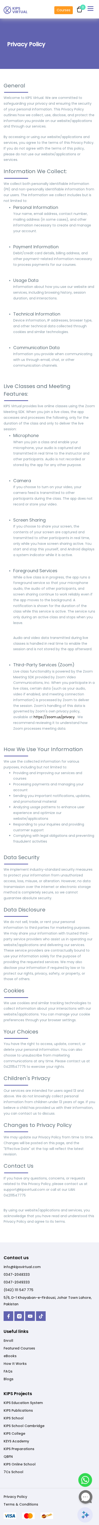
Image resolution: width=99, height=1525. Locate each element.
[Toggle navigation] (91, 9)
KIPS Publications (18, 1410)
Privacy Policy (15, 1496)
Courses (63, 10)
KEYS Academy (16, 1441)
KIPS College (14, 1433)
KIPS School (14, 1418)
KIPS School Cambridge (24, 1425)
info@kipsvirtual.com (22, 1266)
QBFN (8, 1456)
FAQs (8, 1371)
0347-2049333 (17, 1282)
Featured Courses (19, 1348)
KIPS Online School (20, 1464)
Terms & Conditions (21, 1504)
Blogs (8, 1379)
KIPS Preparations (19, 1448)
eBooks (10, 1356)
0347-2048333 (17, 1274)
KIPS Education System (23, 1402)
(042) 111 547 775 (18, 1290)
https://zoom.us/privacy (55, 717)
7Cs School (13, 1472)
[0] (78, 7)
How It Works (15, 1363)
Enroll (8, 1340)
